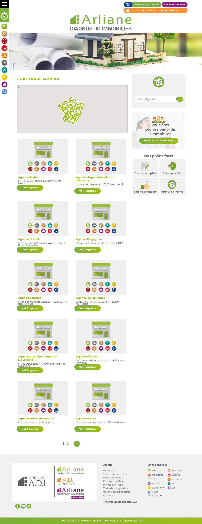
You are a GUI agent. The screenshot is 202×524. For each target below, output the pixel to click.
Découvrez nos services (158, 140)
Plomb (156, 483)
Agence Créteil (28, 239)
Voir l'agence (30, 187)
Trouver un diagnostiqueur (120, 502)
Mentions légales (79, 520)
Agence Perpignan (89, 239)
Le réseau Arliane (113, 484)
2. (68, 444)
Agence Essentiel (133, 520)
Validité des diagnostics (116, 492)
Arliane (107, 464)
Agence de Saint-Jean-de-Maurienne (37, 358)
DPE (154, 470)
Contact (108, 495)
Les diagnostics (157, 464)
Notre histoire (111, 470)
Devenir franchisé (113, 481)
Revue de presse (112, 477)
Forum (63, 520)
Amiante (177, 479)
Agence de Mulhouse (90, 297)
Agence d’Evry (86, 418)
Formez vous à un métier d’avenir (157, 10)
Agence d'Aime (86, 356)
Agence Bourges (29, 297)
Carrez (176, 475)
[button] (72, 121)
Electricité (158, 487)
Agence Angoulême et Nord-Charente (96, 178)
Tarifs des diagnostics (115, 488)
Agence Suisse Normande (36, 418)
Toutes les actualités (115, 474)
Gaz (174, 483)
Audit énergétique (155, 493)
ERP (174, 487)
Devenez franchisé (174, 4)
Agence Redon (28, 177)
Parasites (177, 470)
